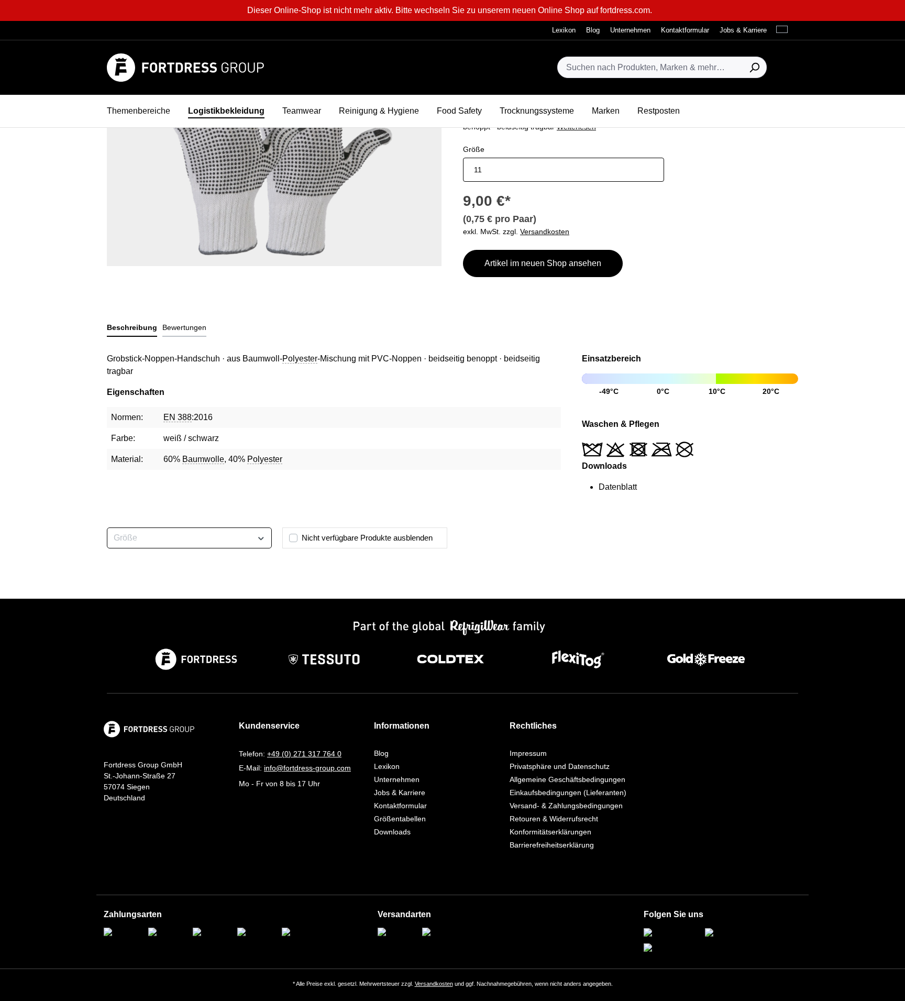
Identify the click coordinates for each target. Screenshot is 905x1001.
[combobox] (650, 67)
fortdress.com (625, 10)
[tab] (132, 328)
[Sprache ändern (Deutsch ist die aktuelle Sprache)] (784, 30)
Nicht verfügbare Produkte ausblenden (367, 537)
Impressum (528, 753)
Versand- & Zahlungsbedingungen (566, 805)
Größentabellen (400, 819)
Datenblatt (618, 486)
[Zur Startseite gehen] (185, 67)
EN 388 (177, 417)
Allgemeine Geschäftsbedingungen (567, 779)
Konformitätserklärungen (550, 832)
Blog (381, 753)
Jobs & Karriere (399, 792)
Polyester (299, 358)
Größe (473, 149)
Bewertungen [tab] (184, 327)
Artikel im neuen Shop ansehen (542, 263)
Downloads (392, 832)
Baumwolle (203, 459)
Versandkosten (434, 984)
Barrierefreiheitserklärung (552, 845)
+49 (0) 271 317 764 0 (304, 754)
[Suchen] (754, 67)
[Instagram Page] (671, 933)
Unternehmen (397, 779)
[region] (274, 153)
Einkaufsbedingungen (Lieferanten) (568, 792)
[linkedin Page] (667, 948)
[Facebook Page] (732, 933)
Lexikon (387, 766)
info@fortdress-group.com (307, 768)
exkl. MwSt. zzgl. (516, 231)
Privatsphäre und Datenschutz (560, 766)
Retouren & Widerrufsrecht (554, 819)
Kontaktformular (400, 805)
